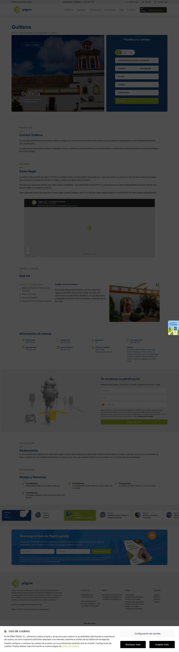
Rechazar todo (133, 644)
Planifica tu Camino (173, 324)
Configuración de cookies (147, 633)
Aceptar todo (162, 644)
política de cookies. (70, 646)
